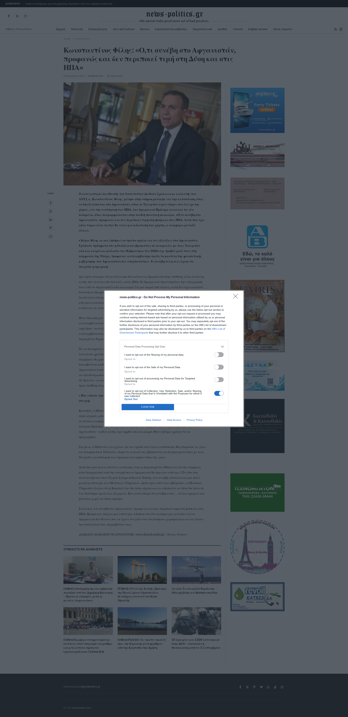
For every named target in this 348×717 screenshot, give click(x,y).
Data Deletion (153, 419)
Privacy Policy (194, 419)
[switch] (219, 354)
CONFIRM (148, 407)
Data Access (174, 419)
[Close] (236, 297)
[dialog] (174, 358)
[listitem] (174, 347)
